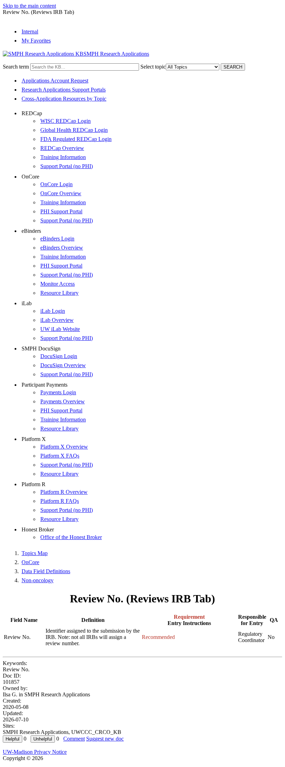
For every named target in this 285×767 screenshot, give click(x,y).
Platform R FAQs (59, 501)
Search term (16, 67)
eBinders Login (57, 239)
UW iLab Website (60, 329)
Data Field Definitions (46, 571)
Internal (30, 31)
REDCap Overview (62, 148)
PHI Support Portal (61, 211)
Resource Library (59, 293)
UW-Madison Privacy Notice (35, 752)
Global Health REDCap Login (74, 130)
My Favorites (36, 41)
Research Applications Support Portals (64, 90)
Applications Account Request (55, 81)
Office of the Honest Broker (71, 537)
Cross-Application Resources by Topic (64, 99)
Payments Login (58, 392)
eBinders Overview (61, 248)
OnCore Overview (60, 193)
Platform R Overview (64, 492)
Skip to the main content (29, 6)
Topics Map (35, 553)
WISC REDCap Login (65, 121)
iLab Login (52, 311)
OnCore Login (56, 184)
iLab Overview (57, 320)
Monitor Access (57, 284)
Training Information (63, 157)
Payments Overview (62, 401)
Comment (74, 739)
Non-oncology (38, 580)
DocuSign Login (58, 356)
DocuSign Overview (63, 365)
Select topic (153, 67)
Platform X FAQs (59, 456)
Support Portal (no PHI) (66, 166)
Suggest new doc (105, 739)
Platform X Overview (64, 447)
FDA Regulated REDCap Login (76, 139)
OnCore (30, 562)
